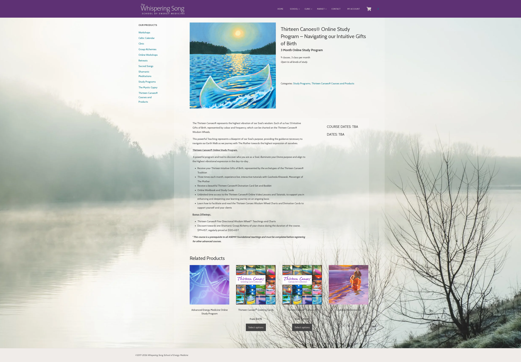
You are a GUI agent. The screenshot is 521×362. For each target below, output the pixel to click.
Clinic (141, 43)
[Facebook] (378, 9)
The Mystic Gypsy (148, 87)
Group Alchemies (147, 49)
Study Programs (301, 83)
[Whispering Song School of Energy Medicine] (162, 8)
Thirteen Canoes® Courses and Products (333, 83)
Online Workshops (148, 54)
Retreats (143, 60)
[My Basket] (369, 9)
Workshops (144, 32)
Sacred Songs (146, 66)
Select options (255, 327)
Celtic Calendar (147, 38)
